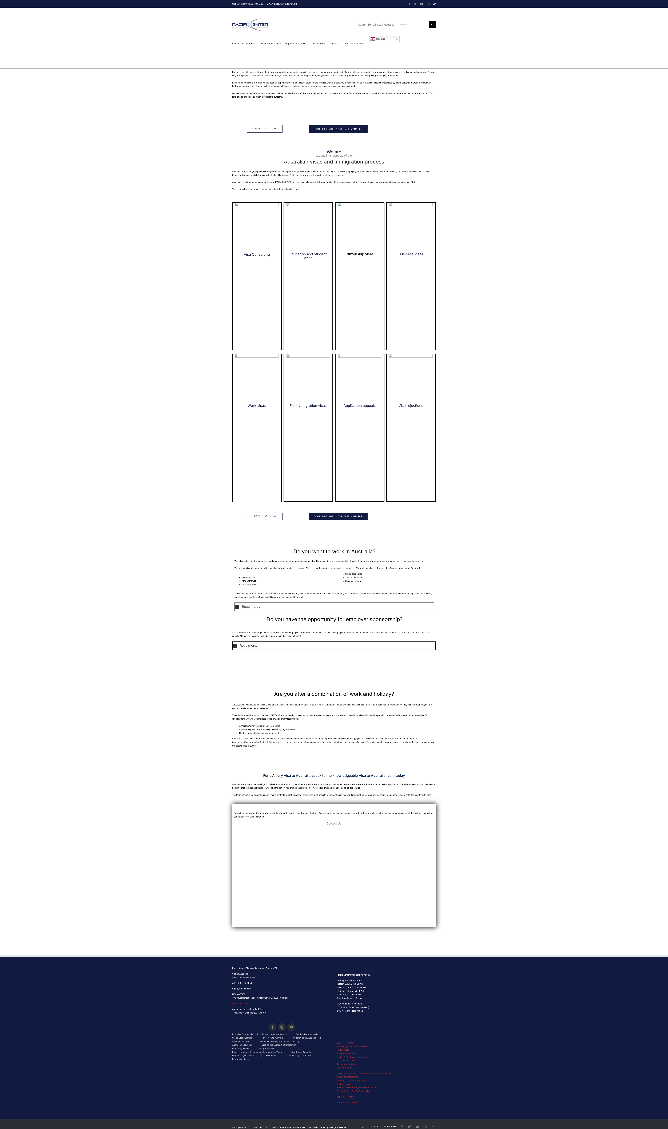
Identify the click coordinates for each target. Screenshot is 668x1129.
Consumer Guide (344, 1068)
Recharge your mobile (347, 1064)
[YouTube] (291, 1027)
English (380, 38)
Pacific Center (319, 1127)
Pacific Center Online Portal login (352, 1057)
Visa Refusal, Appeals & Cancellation (279, 1045)
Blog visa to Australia (242, 1059)
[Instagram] (282, 1027)
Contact (290, 1055)
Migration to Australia (301, 1052)
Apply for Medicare (345, 1097)
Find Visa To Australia (242, 1034)
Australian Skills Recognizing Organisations (357, 1087)
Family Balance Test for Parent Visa (353, 1091)
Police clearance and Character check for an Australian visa (364, 1073)
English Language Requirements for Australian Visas (257, 1052)
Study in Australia (267, 1048)
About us (307, 1055)
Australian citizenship (242, 1045)
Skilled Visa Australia (242, 1038)
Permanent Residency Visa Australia (277, 1041)
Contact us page (240, 1003)
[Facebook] (272, 1027)
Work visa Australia (241, 1041)
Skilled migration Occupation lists (352, 1046)
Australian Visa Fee (346, 1084)
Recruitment (271, 1055)
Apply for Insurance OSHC (349, 1102)
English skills (343, 1050)
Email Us (391, 1126)
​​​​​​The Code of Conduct (346, 1060)
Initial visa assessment (347, 1077)
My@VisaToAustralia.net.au (282, 3)
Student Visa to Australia (304, 1038)
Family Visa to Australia (307, 1034)
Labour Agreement (241, 1048)
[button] (334, 607)
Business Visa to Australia (274, 1034)
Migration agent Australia (244, 1055)
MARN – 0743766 (345, 1043)
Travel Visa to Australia (272, 1038)
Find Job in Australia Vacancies (352, 1080)
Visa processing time (346, 1053)
